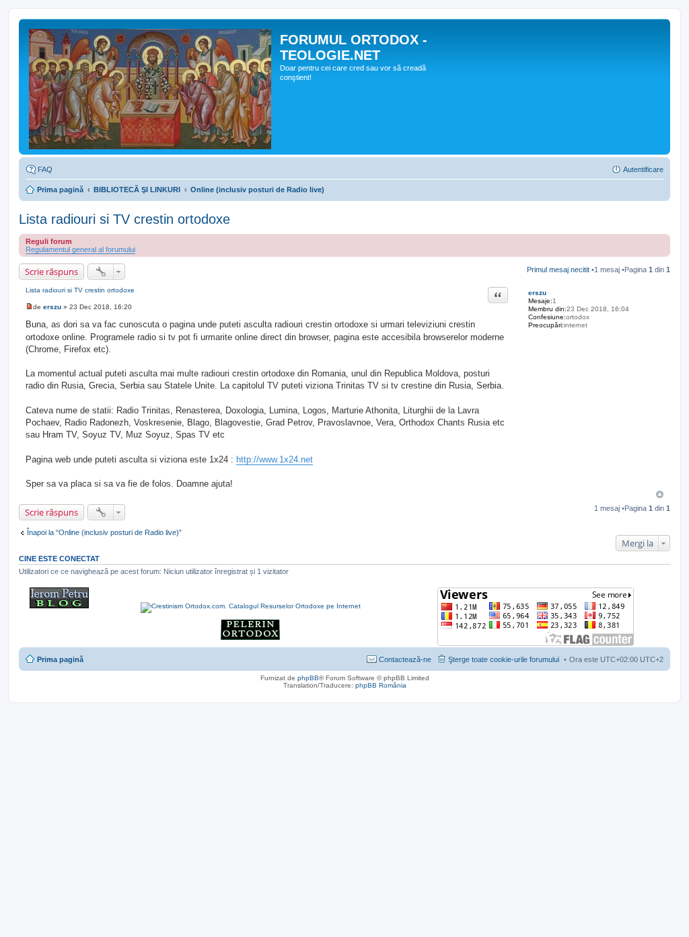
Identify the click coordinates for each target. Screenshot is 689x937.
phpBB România (380, 685)
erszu (537, 292)
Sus (659, 494)
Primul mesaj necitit (558, 270)
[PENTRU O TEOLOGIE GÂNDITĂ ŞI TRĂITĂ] (59, 606)
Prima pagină (60, 190)
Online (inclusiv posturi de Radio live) (257, 190)
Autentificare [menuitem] (643, 169)
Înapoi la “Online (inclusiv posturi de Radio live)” (104, 532)
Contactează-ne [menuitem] (405, 659)
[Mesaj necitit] (29, 307)
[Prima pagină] (151, 86)
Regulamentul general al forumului (80, 249)
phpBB (308, 678)
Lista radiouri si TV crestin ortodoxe (124, 219)
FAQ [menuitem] (45, 169)
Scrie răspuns (51, 272)
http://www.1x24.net (274, 459)
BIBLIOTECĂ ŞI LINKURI (137, 190)
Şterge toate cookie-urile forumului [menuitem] (503, 659)
